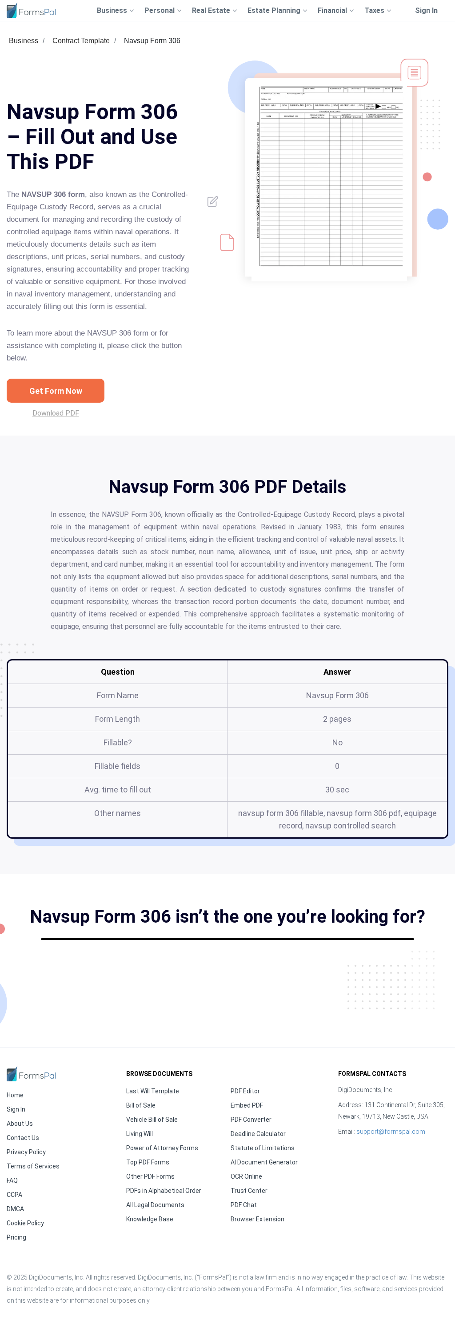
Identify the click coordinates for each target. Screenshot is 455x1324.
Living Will (139, 1133)
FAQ (12, 1180)
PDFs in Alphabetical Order (163, 1190)
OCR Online (246, 1176)
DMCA (15, 1208)
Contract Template (81, 40)
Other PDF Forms (150, 1176)
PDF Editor (245, 1091)
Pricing (16, 1237)
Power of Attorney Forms (162, 1148)
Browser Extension (257, 1219)
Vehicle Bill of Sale (152, 1119)
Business (23, 40)
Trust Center (249, 1190)
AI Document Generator (264, 1162)
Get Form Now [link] (55, 391)
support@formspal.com (390, 1131)
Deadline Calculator (258, 1133)
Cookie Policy (25, 1223)
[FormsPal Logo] (31, 10)
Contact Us (23, 1137)
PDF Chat (244, 1204)
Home (15, 1095)
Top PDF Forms (147, 1162)
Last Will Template (152, 1091)
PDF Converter (251, 1119)
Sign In (426, 10)
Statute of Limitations (263, 1148)
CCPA (14, 1194)
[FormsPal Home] (31, 1073)
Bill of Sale (141, 1105)
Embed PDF (247, 1105)
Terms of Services (33, 1166)
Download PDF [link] (55, 413)
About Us (20, 1123)
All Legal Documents (155, 1204)
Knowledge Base (149, 1219)
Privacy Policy (26, 1152)
